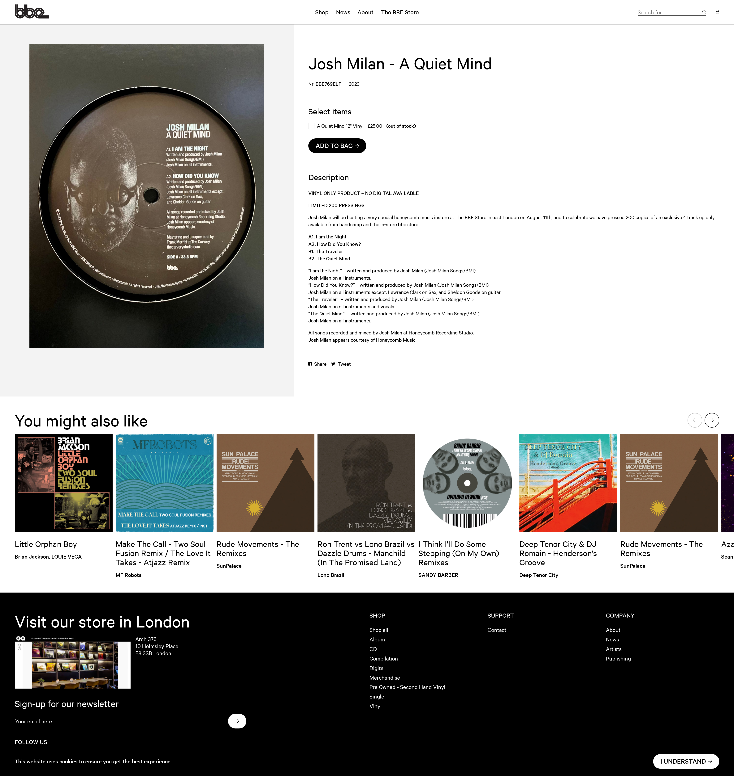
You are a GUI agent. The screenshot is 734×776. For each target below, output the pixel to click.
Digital (377, 667)
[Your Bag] (717, 12)
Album (377, 639)
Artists (614, 648)
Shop (322, 12)
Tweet (344, 364)
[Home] (32, 17)
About (365, 12)
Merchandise (384, 677)
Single (376, 696)
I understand (683, 761)
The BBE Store (400, 12)
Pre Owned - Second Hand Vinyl (407, 686)
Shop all (378, 629)
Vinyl (375, 705)
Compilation (383, 658)
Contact (497, 629)
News (343, 12)
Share (320, 364)
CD (373, 648)
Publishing (618, 658)
